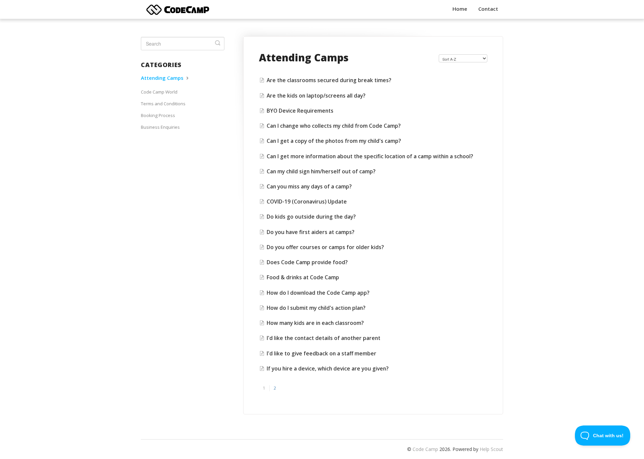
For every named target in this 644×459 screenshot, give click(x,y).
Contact (488, 8)
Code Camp (425, 449)
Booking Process (158, 115)
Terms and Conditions (163, 104)
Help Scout (491, 449)
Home (459, 8)
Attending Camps (163, 77)
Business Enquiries (160, 127)
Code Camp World (159, 92)
